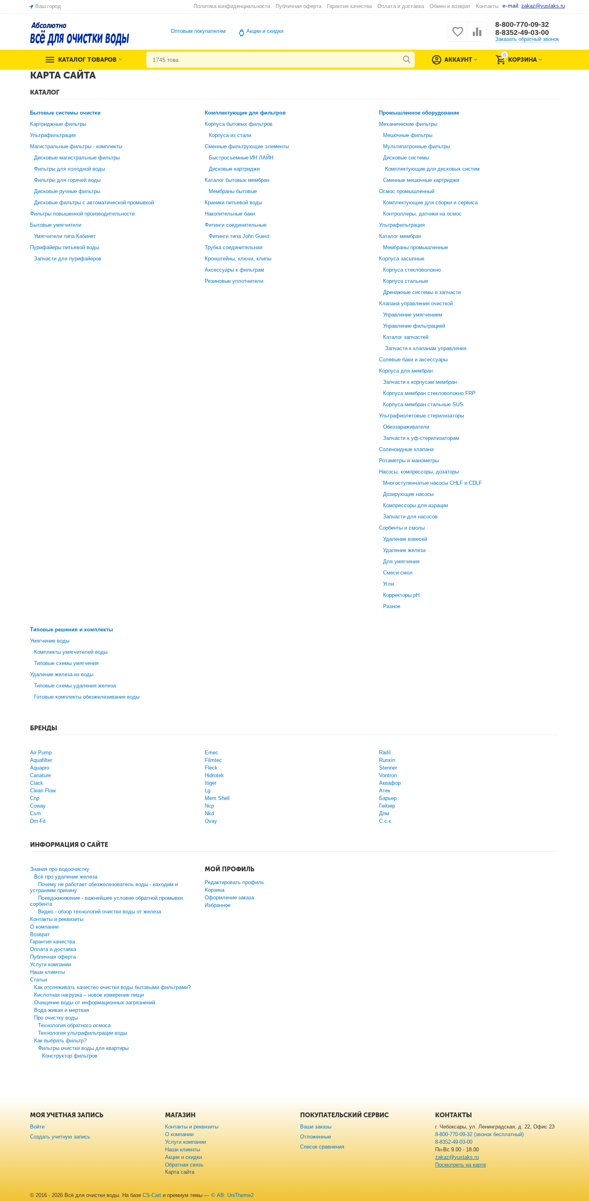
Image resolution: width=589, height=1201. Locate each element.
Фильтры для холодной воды (69, 169)
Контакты (487, 6)
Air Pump (41, 753)
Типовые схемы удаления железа (75, 686)
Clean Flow (43, 791)
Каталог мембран (400, 236)
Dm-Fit (38, 821)
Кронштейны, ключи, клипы (238, 259)
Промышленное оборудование (419, 113)
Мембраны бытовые (233, 191)
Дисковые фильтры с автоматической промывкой (94, 202)
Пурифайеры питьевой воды (64, 247)
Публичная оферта (298, 6)
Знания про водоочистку (59, 869)
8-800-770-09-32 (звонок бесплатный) (479, 1134)
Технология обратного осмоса (74, 1025)
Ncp (209, 806)
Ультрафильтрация (53, 135)
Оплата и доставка (400, 6)
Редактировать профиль (234, 882)
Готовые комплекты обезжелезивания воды (86, 697)
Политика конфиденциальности (232, 6)
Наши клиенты (47, 972)
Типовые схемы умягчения (66, 663)
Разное (391, 606)
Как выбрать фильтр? (60, 1041)
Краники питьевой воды (233, 202)
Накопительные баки (230, 214)
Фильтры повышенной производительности (82, 214)
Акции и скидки (264, 31)
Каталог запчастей (405, 337)
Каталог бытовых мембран (237, 180)
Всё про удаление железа (65, 877)
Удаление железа (404, 550)
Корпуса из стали (230, 135)
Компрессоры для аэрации (415, 505)
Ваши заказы (315, 1127)
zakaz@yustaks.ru (457, 1157)
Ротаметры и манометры (409, 460)
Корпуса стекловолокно (412, 270)
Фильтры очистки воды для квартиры (83, 1048)
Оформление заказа (229, 898)
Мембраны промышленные (415, 247)
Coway (38, 806)
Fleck (211, 768)
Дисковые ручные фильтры (67, 191)
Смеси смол (398, 573)
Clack (36, 783)
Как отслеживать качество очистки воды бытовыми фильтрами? (112, 987)
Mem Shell (217, 798)
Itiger (210, 783)
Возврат (40, 934)
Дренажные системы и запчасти (422, 292)
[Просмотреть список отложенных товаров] (457, 36)
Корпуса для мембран (406, 371)
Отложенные (315, 1137)
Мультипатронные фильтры (416, 146)
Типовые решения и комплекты (71, 630)
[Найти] (407, 60)
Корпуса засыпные (401, 259)
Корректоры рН (401, 595)
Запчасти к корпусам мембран (420, 382)
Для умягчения (401, 561)
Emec (211, 753)
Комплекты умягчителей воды (70, 652)
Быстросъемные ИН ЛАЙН (241, 158)
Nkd (209, 813)
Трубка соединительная (233, 247)
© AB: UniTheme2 (232, 1195)
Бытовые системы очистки (65, 113)
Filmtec (213, 760)
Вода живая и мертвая (61, 1010)
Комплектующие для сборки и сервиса (430, 202)
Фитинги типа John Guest (239, 236)
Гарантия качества (349, 6)
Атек (384, 791)
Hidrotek (214, 775)
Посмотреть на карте (460, 1165)
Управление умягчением (412, 315)
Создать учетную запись (60, 1137)
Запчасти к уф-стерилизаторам (421, 438)
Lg (207, 791)
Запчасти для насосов (410, 517)
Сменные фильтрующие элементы (247, 146)
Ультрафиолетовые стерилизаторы (421, 416)
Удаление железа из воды (61, 674)
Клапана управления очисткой (416, 303)
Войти (37, 1127)
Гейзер (387, 806)
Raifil (385, 753)
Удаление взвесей (405, 539)
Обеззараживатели (406, 427)
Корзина (214, 890)
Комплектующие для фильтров (245, 113)
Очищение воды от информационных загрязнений (94, 1002)
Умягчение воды (49, 641)
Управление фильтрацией (414, 326)
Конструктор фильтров (69, 1056)
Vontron (388, 775)
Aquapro (39, 768)
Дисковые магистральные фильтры (77, 158)
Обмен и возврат (450, 6)
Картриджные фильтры (58, 124)
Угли (388, 584)
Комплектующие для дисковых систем (432, 169)
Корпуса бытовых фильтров (238, 124)
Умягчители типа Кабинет (65, 236)
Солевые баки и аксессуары (413, 360)
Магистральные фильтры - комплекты (76, 146)
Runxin (387, 760)
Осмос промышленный (406, 191)
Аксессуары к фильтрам (234, 270)
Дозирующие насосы (408, 494)
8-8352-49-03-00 (522, 32)
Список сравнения (322, 1147)
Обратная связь (184, 1165)
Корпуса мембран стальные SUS (423, 404)
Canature (40, 775)
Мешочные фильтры (407, 135)
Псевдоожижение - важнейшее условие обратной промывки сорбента (106, 901)
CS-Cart (152, 1195)
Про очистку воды (56, 1018)
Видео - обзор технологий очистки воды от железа (99, 912)
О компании (44, 927)
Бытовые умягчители (55, 225)
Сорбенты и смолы (402, 528)
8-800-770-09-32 (522, 24)
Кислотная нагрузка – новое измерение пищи (89, 995)
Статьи (38, 980)
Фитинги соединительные (235, 225)
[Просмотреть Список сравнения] (477, 36)
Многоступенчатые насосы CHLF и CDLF (432, 483)
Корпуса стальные (405, 281)
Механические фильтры (408, 124)
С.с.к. (386, 821)
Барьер (388, 798)
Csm (35, 813)
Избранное (217, 905)
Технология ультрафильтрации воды (82, 1033)
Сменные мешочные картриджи (421, 180)
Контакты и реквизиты (56, 919)
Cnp (34, 798)
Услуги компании (50, 964)
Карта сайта (179, 1172)
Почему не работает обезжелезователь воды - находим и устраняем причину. (104, 887)
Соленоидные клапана (406, 449)
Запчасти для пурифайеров (67, 259)
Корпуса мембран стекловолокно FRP (429, 393)
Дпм (384, 813)
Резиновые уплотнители (234, 281)
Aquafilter (41, 760)
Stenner (388, 768)
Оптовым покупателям (198, 31)
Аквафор (390, 783)
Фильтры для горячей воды (67, 180)
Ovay (211, 821)
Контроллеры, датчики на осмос (422, 214)
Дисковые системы (406, 158)
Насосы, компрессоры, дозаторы (419, 472)
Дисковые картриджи (234, 169)
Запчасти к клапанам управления (425, 348)
